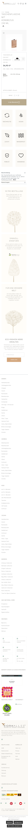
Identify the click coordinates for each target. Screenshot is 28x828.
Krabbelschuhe (5, 503)
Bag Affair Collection (7, 576)
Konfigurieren (18, 822)
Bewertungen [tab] (5, 182)
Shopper (3, 388)
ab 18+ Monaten (5, 492)
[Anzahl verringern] (14, 95)
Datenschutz (4, 750)
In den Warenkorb (13, 102)
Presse (17, 750)
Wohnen (3, 631)
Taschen (3, 500)
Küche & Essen (5, 625)
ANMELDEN (14, 359)
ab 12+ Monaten (5, 489)
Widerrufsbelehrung (6, 753)
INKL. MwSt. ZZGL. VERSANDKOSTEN (13, 69)
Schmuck (3, 462)
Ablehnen (9, 822)
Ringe (3, 407)
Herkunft (3, 609)
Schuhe (3, 432)
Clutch (3, 390)
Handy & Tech (5, 421)
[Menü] (26, 3)
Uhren (3, 415)
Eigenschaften (5, 612)
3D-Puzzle (4, 506)
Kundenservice (5, 767)
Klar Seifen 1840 (6, 582)
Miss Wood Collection (7, 585)
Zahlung (3, 770)
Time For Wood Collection (8, 593)
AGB (2, 748)
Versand (3, 773)
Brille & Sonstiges (6, 426)
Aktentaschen (5, 442)
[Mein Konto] (23, 3)
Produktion (4, 604)
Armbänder (4, 402)
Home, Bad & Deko (6, 424)
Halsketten (4, 399)
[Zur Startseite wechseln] (5, 4)
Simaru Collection (6, 579)
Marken (18, 759)
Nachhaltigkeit (5, 606)
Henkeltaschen (5, 382)
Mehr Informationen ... (14, 819)
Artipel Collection (6, 568)
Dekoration (4, 628)
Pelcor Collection (6, 571)
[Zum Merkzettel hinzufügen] (3, 33)
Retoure (3, 776)
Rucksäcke (4, 393)
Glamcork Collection (7, 587)
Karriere (18, 753)
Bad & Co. (4, 622)
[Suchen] (18, 3)
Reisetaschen (5, 396)
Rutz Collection (5, 590)
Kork (17, 756)
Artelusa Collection (6, 563)
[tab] (13, 176)
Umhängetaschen (6, 385)
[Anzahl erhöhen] (18, 95)
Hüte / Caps (4, 418)
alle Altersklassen (6, 497)
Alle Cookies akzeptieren (14, 826)
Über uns (18, 748)
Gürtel (3, 413)
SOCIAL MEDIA (5, 799)
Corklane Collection (6, 574)
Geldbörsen (4, 410)
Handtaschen (5, 519)
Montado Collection (6, 565)
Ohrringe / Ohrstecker (7, 404)
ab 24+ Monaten (6, 494)
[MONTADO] (14, 26)
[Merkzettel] (20, 3)
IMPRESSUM (12, 810)
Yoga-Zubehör (5, 429)
